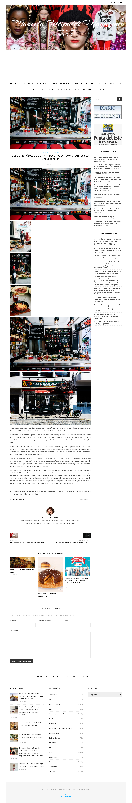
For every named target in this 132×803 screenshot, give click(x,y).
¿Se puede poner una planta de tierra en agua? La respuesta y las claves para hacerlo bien (107, 179)
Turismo (50, 90)
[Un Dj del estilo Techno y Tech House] (87, 535)
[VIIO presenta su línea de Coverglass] (14, 535)
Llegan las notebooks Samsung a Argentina (106, 323)
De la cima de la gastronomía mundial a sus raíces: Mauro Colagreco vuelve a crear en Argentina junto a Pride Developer (107, 187)
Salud (40, 90)
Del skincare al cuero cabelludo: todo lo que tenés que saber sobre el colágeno (108, 283)
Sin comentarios (85, 499)
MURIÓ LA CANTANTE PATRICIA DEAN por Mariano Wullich (107, 272)
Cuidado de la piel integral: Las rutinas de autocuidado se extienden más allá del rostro (107, 223)
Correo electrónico (45, 621)
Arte (20, 84)
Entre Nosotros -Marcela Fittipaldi (61, 728)
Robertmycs (99, 314)
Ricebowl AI (99, 239)
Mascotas (87, 90)
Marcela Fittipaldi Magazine (66, 23)
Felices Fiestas (54, 738)
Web (67, 621)
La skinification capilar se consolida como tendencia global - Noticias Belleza (105, 279)
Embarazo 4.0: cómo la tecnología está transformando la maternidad (107, 195)
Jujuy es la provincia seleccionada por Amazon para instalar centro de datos (107, 250)
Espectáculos (81, 84)
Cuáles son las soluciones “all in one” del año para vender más (106, 316)
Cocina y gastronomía (61, 84)
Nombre (13, 621)
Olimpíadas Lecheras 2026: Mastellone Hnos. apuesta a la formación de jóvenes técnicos (107, 308)
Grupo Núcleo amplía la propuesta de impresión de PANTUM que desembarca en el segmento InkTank (107, 166)
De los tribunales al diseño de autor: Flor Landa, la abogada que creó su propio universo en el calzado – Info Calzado (107, 259)
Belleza (94, 84)
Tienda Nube (99, 297)
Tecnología (106, 84)
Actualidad (42, 84)
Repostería (53, 757)
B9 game (97, 322)
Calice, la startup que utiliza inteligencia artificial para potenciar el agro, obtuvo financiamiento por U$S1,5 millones (107, 242)
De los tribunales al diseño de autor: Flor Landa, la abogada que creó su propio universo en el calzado (107, 265)
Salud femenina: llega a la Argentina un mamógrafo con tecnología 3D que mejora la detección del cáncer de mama (107, 291)
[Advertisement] (66, 65)
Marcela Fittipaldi (19, 499)
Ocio (77, 90)
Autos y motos (64, 90)
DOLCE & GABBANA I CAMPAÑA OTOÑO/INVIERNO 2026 (104, 217)
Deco (31, 90)
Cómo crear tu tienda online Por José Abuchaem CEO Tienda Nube (107, 299)
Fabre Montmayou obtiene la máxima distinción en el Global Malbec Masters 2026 (107, 203)
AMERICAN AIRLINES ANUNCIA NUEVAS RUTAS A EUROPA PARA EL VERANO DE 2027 (106, 159)
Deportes (100, 90)
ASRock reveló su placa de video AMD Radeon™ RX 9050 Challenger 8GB (106, 210)
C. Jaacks (87, 789)
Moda (30, 84)
